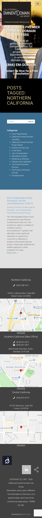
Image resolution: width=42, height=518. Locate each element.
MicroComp (26, 514)
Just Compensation (20, 153)
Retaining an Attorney (20, 159)
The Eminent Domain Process (19, 213)
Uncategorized (18, 175)
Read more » (12, 253)
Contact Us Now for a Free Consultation (21, 72)
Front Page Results (19, 134)
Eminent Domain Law (20, 148)
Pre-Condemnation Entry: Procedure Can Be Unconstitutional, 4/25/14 (20, 201)
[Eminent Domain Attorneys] (21, 13)
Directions (21, 333)
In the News (16, 150)
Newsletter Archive (19, 156)
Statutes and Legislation (21, 162)
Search (30, 121)
